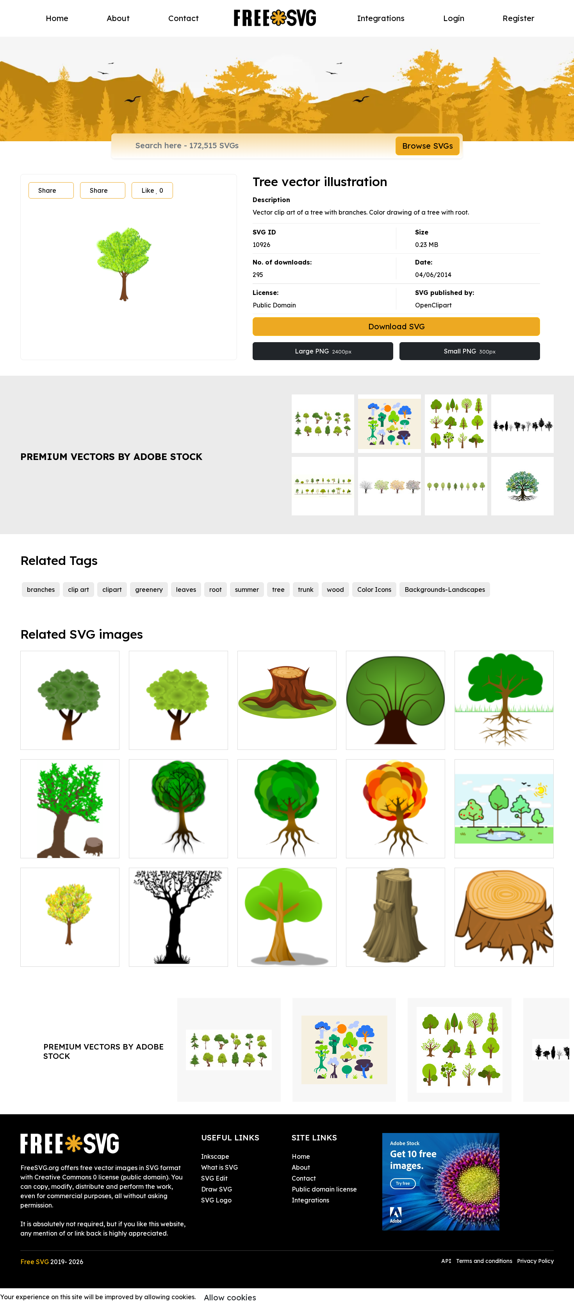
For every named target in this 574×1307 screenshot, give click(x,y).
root (215, 589)
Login (453, 18)
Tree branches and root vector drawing (504, 734)
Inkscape (215, 1156)
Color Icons (374, 589)
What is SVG (219, 1167)
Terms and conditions (484, 1260)
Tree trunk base (269, 739)
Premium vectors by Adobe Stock (111, 456)
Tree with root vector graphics (395, 842)
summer (247, 589)
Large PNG (323, 351)
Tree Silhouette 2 (163, 956)
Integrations (381, 18)
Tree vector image (165, 847)
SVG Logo (216, 1200)
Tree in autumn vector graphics (70, 951)
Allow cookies (230, 1297)
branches (41, 589)
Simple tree (263, 956)
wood (335, 589)
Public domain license (324, 1189)
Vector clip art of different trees (504, 842)
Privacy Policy (535, 1260)
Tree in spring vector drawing (178, 734)
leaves (186, 589)
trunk (306, 589)
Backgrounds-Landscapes (445, 589)
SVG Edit (214, 1178)
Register (519, 18)
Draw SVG (216, 1189)
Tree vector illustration (280, 847)
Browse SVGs (427, 146)
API (447, 1260)
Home (57, 18)
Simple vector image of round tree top (70, 734)
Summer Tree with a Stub (67, 847)
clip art (78, 589)
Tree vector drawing (385, 739)
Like (152, 190)
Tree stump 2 (482, 956)
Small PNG (470, 351)
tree (278, 589)
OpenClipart (433, 305)
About (118, 18)
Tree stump (371, 956)
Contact (183, 18)
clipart (112, 589)
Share (47, 190)
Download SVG (396, 326)
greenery (149, 589)
